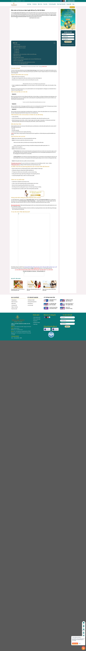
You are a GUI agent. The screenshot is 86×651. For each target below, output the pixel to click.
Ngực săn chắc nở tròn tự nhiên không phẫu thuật (49, 290)
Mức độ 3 (17, 52)
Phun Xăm (45, 4)
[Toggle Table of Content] (54, 43)
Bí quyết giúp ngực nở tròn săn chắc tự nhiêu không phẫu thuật (17, 290)
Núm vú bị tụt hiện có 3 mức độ (19, 47)
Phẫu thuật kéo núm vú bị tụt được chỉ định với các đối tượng (25, 54)
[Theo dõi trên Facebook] (61, 1)
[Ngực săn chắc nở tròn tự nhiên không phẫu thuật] (50, 284)
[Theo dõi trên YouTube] (64, 1)
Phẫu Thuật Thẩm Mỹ (61, 4)
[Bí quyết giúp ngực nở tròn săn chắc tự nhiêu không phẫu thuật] (18, 284)
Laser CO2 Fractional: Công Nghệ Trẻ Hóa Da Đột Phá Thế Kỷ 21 (70, 308)
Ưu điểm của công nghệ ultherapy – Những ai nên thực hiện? (69, 300)
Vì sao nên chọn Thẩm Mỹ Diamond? (21, 63)
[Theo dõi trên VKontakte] (65, 1)
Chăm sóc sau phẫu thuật (18, 60)
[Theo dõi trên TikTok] (62, 1)
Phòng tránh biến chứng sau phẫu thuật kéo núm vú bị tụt (24, 62)
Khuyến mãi (83, 630)
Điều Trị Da (40, 4)
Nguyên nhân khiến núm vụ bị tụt (20, 46)
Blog (73, 4)
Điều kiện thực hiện (17, 55)
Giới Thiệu (29, 4)
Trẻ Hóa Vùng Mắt (52, 4)
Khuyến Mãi (69, 4)
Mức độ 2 (17, 51)
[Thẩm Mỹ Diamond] (17, 4)
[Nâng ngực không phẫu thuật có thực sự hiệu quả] (34, 284)
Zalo (83, 627)
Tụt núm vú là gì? (17, 44)
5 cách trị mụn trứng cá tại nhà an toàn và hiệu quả (53, 308)
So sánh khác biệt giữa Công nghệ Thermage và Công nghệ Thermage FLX (53, 304)
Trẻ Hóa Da (34, 4)
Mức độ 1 (17, 49)
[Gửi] (74, 1)
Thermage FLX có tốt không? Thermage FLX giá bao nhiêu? (52, 300)
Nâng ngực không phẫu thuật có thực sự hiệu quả (34, 290)
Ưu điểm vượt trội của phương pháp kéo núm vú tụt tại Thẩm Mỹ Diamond (27, 58)
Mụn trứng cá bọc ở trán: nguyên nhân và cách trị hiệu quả (70, 304)
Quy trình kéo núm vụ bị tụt (19, 57)
